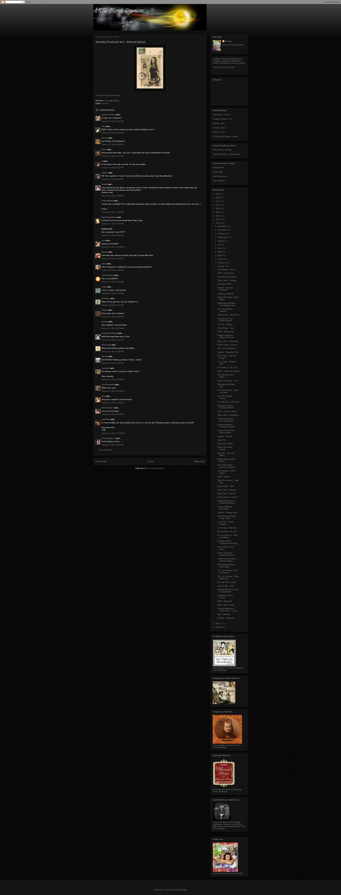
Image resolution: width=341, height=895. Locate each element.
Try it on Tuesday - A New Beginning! (228, 577)
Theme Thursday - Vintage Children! (225, 554)
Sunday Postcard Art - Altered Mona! (226, 431)
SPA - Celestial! (223, 614)
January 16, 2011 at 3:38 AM (113, 270)
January (221, 266)
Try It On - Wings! (224, 324)
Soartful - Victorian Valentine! (225, 289)
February (222, 263)
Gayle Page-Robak (109, 217)
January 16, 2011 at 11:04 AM (113, 328)
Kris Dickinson (108, 408)
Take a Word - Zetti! (225, 605)
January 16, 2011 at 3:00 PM (113, 363)
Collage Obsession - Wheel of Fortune (225, 336)
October (221, 234)
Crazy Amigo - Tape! (225, 486)
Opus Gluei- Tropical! (226, 493)
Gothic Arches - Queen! (227, 345)
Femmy (105, 138)
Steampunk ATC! (224, 284)
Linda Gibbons (108, 275)
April (220, 255)
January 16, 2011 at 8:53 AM (113, 317)
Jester (104, 287)
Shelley (105, 310)
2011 (218, 223)
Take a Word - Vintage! (227, 280)
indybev (105, 173)
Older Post (199, 461)
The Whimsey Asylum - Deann (225, 136)
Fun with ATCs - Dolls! (226, 582)
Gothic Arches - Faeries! (227, 497)
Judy (103, 126)
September (223, 237)
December (222, 226)
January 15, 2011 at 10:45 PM (113, 247)
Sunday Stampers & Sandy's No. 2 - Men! (227, 609)
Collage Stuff (218, 167)
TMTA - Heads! (223, 477)
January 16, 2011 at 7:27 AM (113, 293)
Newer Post (101, 461)
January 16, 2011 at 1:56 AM (113, 259)
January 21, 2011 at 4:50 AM (113, 445)
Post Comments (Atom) (155, 468)
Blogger (184, 890)
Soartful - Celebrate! (225, 618)
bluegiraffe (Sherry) (109, 333)
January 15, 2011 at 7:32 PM (113, 224)
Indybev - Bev (218, 123)
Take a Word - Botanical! (227, 341)
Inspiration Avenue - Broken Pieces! (225, 319)
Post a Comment (105, 450)
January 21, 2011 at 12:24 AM (113, 433)
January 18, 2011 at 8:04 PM (113, 414)
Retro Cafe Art (219, 181)
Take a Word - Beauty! (226, 490)
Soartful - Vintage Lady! (227, 512)
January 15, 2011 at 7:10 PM (113, 212)
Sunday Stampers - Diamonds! (225, 508)
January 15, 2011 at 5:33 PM (113, 179)
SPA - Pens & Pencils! (226, 348)
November (222, 230)
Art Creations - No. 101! (227, 367)
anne (103, 240)
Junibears (106, 298)
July (220, 244)
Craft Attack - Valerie (221, 114)
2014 (218, 212)
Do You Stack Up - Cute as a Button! (227, 536)
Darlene (105, 322)
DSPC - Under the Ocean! (228, 371)
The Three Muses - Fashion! (225, 310)
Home (150, 461)
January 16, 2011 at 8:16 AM (113, 305)
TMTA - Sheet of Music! (227, 411)
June (220, 248)
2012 (218, 219)
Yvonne (228, 41)
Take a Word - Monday (222, 150)
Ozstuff (104, 184)
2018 (218, 198)
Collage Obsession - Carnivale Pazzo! (225, 420)
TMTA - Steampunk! (225, 332)
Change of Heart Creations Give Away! (227, 542)
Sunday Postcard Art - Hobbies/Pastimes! (226, 502)
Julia (103, 396)
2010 (218, 623)
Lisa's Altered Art (220, 176)
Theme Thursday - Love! (227, 381)
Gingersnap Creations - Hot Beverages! (227, 560)
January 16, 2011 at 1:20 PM (113, 340)
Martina (105, 252)
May (220, 252)
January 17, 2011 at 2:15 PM (113, 403)
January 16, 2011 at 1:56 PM (113, 352)
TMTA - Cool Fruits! (225, 273)
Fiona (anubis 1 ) (108, 438)
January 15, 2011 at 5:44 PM (113, 196)
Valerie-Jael (106, 345)
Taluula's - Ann (219, 132)
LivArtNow (106, 419)
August (221, 241)
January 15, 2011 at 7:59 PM (113, 235)
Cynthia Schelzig (108, 115)
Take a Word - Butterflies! (228, 415)
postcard (105, 103)
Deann (104, 150)
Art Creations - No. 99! (226, 531)
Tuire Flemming (108, 385)
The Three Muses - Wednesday (226, 154)
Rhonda (105, 356)
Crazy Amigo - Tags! (225, 328)
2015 (218, 208)
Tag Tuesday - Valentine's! (228, 315)
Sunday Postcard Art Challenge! (108, 95)
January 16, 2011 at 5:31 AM (113, 282)
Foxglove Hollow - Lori (222, 119)
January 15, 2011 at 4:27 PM (113, 156)
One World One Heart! (226, 277)
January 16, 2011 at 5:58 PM (113, 380)
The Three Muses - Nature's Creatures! (226, 466)
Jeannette (105, 368)
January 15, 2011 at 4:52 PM (113, 168)
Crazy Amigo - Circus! (226, 269)
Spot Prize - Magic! (225, 444)
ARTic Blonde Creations (118, 11)
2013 (218, 216)
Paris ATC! (221, 440)
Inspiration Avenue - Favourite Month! (225, 407)
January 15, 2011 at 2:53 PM (113, 121)
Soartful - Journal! (224, 436)
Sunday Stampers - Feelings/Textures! (226, 425)
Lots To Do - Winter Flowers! (225, 523)
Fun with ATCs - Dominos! (228, 402)
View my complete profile (232, 45)
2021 (218, 194)
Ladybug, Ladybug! (225, 294)
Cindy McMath (107, 201)
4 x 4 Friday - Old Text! (227, 528)
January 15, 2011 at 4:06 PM (113, 144)
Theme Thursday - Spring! (225, 448)
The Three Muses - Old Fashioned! (227, 571)
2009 (218, 627)
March (221, 259)
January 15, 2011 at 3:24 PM (113, 133)
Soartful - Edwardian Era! (228, 352)
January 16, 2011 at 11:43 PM (113, 391)
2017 (218, 201)
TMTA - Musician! (224, 601)
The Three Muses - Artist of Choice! (227, 391)
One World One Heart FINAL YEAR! (226, 517)
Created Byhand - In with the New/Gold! (227, 590)
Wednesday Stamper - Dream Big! (226, 565)
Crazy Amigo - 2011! (225, 586)
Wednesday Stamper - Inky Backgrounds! (226, 304)
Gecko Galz (218, 172)
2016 (218, 205)
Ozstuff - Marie (219, 128)
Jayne (104, 264)
